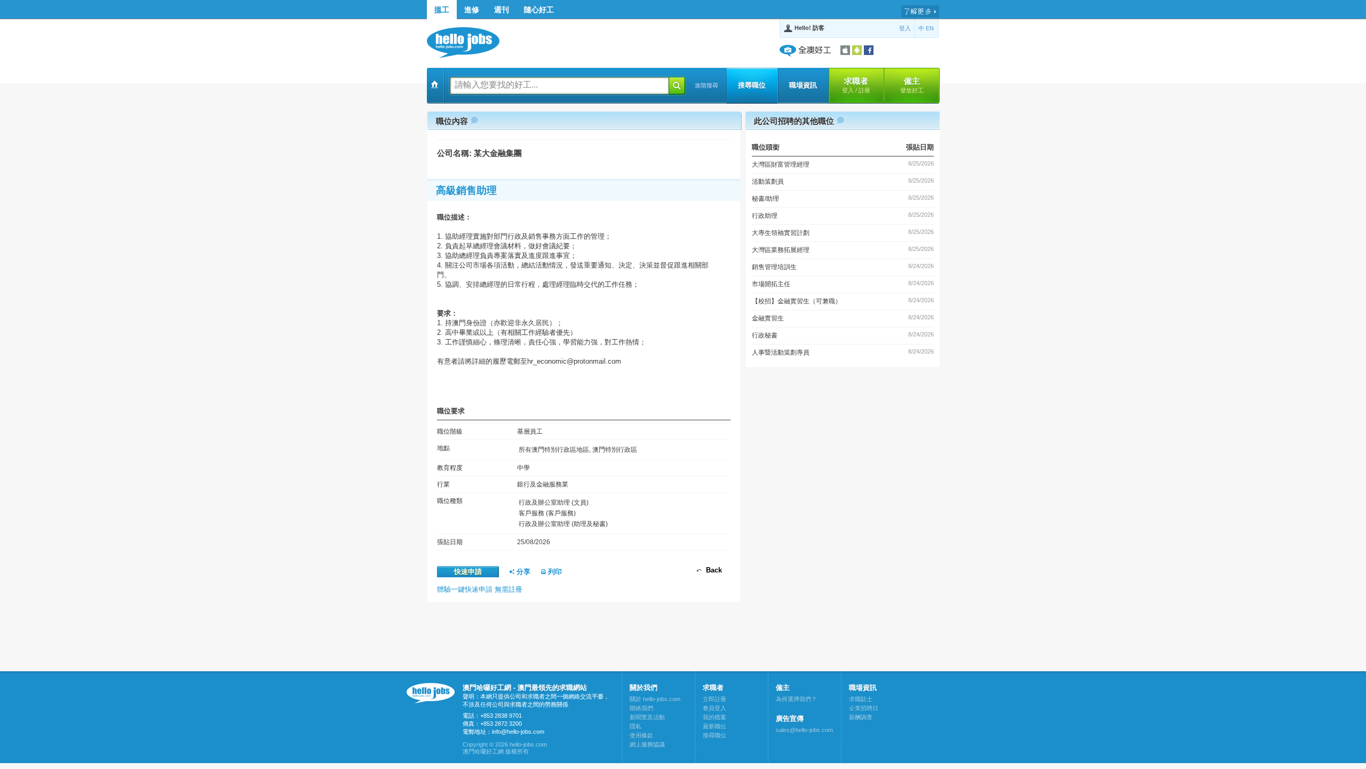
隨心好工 (539, 9)
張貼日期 (450, 542)
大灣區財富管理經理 (780, 164)
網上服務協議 (647, 744)
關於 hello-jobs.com (655, 699)
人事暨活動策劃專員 (780, 352)
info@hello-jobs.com (518, 731)
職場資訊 (803, 85)
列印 (554, 572)
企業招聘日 (863, 708)
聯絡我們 (641, 708)
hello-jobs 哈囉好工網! (468, 42)
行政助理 (764, 215)
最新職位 (714, 726)
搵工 (441, 9)
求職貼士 (860, 699)
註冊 (864, 90)
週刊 (501, 9)
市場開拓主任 (771, 284)
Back (712, 570)
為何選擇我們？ (796, 699)
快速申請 (468, 572)
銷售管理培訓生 (774, 267)
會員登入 (714, 708)
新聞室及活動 (647, 717)
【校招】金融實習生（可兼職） (796, 301)
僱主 (912, 84)
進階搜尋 (706, 85)
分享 (522, 572)
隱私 (635, 726)
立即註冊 (714, 699)
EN (930, 28)
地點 (443, 448)
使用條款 (641, 735)
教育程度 (450, 468)
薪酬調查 (860, 717)
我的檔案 (714, 717)
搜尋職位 (752, 85)
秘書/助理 (765, 198)
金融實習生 (768, 318)
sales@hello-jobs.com (804, 730)
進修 (471, 9)
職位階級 (450, 431)
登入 (905, 28)
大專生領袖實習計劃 (780, 233)
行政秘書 (764, 335)
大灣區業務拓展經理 (780, 250)
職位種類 (450, 501)
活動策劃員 (768, 181)
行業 (443, 484)
